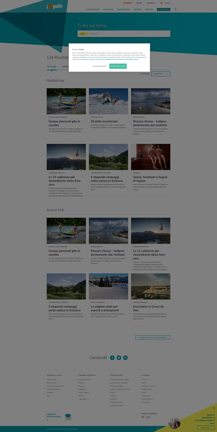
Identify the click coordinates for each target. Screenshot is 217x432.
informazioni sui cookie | (88, 59)
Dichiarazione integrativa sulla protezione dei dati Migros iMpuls (117, 59)
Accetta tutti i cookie (118, 66)
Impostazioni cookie (99, 66)
